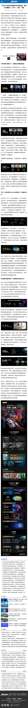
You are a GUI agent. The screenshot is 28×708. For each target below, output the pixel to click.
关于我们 (8, 698)
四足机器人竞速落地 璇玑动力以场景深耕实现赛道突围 (14, 646)
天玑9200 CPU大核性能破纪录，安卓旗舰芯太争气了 (14, 586)
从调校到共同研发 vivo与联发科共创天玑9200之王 (14, 588)
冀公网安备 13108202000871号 (19, 700)
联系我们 (14, 698)
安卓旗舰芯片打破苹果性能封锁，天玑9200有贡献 (14, 572)
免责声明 (19, 698)
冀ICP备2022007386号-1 (7, 700)
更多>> (24, 596)
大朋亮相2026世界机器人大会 (9, 636)
